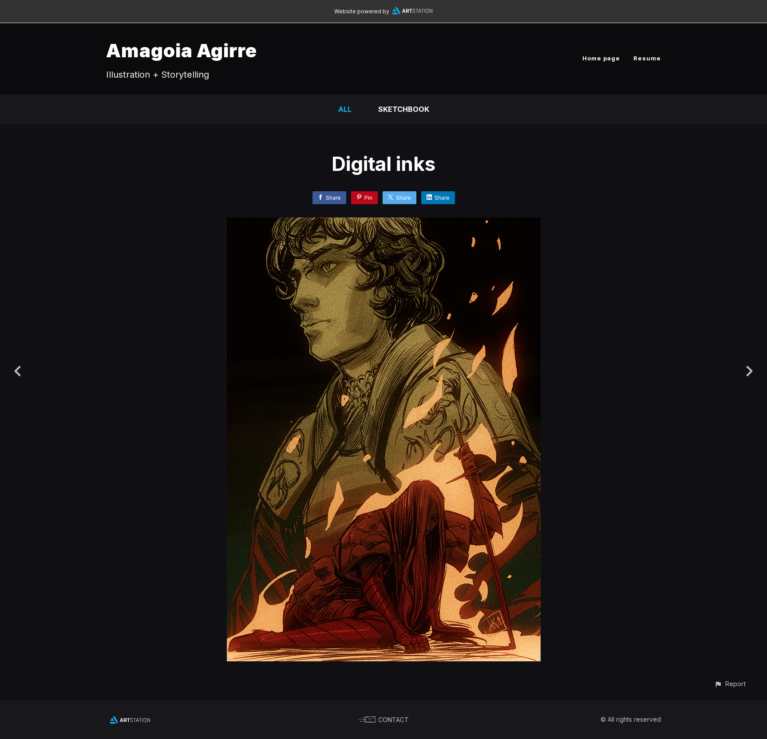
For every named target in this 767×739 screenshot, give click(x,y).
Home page (601, 58)
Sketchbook (403, 109)
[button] (730, 684)
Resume (647, 58)
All (345, 109)
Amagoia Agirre (181, 50)
